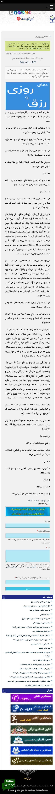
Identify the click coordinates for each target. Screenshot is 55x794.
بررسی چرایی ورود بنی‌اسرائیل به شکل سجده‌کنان (35, 664)
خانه (50, 36)
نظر (48, 548)
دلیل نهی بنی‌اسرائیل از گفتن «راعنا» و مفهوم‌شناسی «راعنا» (31, 672)
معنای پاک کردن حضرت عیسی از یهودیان (37, 685)
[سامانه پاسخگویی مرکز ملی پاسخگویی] (8, 791)
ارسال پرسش (30, 567)
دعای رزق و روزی (27, 62)
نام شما (46, 521)
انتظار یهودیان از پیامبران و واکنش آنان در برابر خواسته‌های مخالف (30, 677)
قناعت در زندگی (45, 614)
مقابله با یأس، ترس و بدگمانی (41, 623)
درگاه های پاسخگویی (36, 48)
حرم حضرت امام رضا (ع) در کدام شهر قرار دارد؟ (32, 578)
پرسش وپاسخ (46, 500)
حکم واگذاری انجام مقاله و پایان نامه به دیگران (36, 618)
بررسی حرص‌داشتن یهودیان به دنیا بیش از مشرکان (35, 668)
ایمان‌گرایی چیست (44, 648)
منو (47, 7)
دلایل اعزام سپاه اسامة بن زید (41, 631)
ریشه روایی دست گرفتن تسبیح (40, 644)
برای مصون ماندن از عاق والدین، (40, 601)
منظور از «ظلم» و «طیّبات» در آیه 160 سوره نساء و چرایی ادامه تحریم (29, 681)
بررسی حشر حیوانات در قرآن (41, 660)
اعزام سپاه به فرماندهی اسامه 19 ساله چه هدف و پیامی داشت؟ (31, 627)
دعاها (30, 500)
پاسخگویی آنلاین (11, 567)
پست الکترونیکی (43, 531)
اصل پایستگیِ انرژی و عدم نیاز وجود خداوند (36, 606)
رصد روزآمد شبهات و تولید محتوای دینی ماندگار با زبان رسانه (31, 639)
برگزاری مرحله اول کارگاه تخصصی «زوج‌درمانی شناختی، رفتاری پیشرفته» (28, 635)
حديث (36, 500)
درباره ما (27, 778)
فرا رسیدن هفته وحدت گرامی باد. (39, 610)
